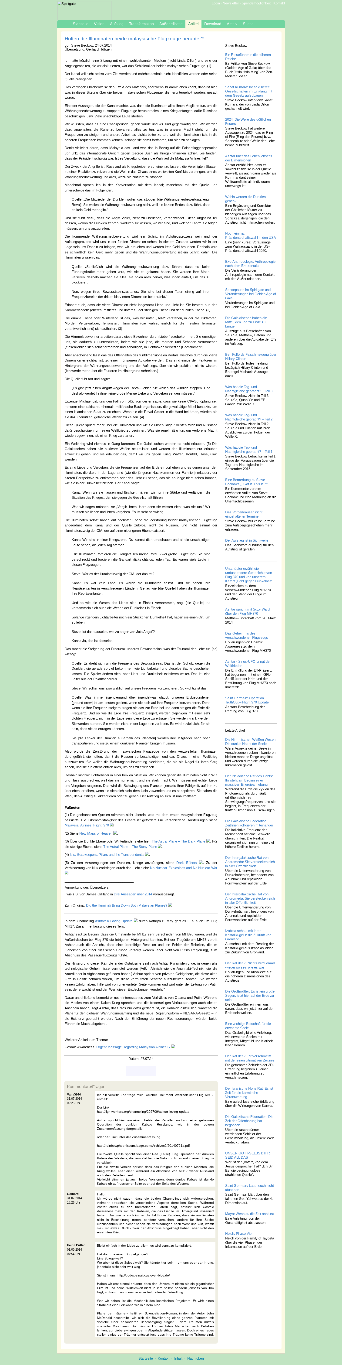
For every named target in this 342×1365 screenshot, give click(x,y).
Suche (248, 24)
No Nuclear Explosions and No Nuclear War (183, 868)
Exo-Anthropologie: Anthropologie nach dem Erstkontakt (250, 263)
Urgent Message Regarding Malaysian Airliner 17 (133, 1047)
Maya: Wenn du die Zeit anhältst (249, 1214)
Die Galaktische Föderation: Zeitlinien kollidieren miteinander (249, 823)
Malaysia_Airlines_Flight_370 (87, 825)
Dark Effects (186, 863)
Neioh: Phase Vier (239, 1233)
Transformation (141, 24)
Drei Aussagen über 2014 (133, 894)
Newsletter (231, 3)
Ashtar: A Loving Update (114, 921)
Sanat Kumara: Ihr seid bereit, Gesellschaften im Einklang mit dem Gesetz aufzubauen (248, 91)
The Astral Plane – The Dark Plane (178, 841)
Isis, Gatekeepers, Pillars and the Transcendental (107, 855)
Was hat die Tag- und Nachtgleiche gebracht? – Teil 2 (248, 417)
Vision (99, 24)
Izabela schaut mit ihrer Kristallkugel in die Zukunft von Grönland (248, 935)
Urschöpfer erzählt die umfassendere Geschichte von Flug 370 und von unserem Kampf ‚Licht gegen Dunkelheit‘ (248, 574)
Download (212, 24)
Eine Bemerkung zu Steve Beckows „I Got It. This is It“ (246, 482)
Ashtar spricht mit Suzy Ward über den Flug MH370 (247, 611)
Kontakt (279, 3)
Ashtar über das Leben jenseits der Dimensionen (248, 158)
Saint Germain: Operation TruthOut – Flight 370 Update (247, 700)
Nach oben (195, 1358)
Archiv (232, 24)
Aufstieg (117, 24)
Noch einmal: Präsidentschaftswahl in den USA (250, 235)
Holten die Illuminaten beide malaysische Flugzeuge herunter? (134, 38)
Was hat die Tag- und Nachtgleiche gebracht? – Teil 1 (248, 449)
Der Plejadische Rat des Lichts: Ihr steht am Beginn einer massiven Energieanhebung (249, 780)
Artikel (193, 24)
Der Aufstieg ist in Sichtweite (246, 540)
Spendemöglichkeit (256, 3)
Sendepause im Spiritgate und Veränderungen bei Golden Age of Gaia (250, 294)
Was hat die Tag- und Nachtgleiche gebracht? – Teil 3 (248, 389)
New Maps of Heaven (95, 833)
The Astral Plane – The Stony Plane (130, 847)
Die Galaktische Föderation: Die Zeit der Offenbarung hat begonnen (249, 1121)
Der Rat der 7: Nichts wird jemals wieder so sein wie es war (250, 965)
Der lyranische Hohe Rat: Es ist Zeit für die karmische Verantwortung (249, 1092)
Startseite (80, 24)
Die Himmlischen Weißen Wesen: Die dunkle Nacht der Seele (250, 741)
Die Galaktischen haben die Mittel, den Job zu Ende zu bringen (246, 322)
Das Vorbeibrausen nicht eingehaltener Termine (243, 514)
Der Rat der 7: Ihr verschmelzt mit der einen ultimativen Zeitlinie (249, 1058)
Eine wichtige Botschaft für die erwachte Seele (248, 1026)
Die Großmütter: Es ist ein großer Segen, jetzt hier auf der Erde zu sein (250, 995)
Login (216, 3)
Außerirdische (171, 24)
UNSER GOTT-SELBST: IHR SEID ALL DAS (247, 1155)
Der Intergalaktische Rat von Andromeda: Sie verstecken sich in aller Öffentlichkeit (250, 862)
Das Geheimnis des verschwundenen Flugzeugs (246, 635)
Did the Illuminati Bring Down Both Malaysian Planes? (126, 905)
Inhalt (178, 1358)
